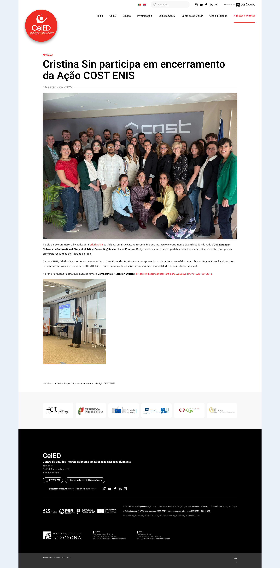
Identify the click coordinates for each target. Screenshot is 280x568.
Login (235, 558)
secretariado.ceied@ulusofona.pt (86, 480)
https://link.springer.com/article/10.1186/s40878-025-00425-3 (174, 273)
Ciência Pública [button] (218, 16)
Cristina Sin (96, 244)
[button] (74, 321)
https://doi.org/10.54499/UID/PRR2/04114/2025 (143, 515)
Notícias (48, 55)
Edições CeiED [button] (166, 16)
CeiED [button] (112, 16)
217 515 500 (54, 480)
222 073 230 (145, 538)
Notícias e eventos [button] (244, 16)
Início (100, 16)
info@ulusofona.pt (119, 538)
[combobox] (170, 4)
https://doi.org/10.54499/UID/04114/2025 (181, 515)
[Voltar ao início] (41, 25)
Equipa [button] (127, 16)
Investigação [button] (144, 16)
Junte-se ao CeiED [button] (192, 16)
